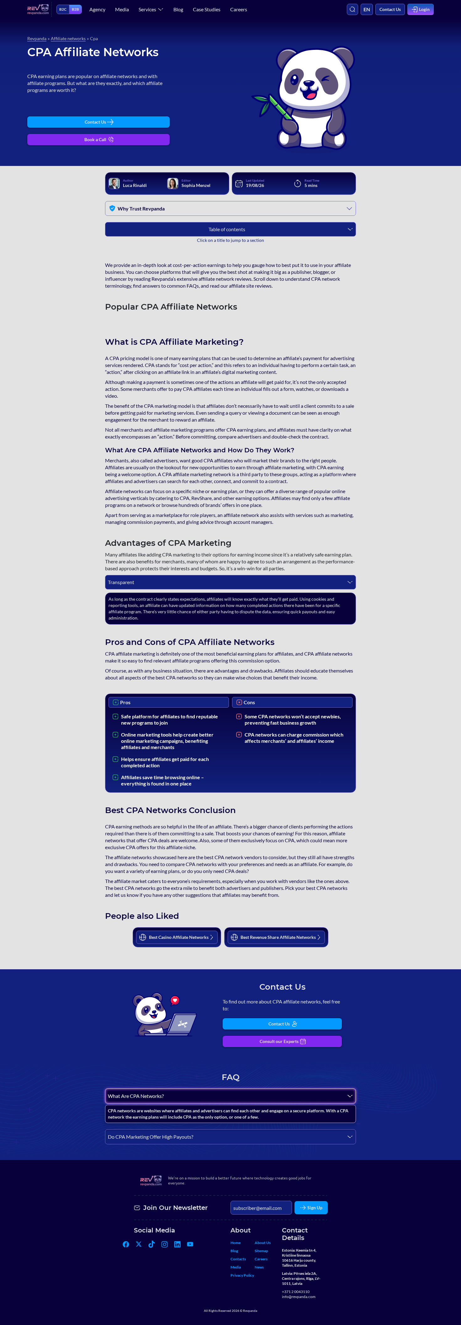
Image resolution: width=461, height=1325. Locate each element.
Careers (238, 9)
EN (366, 9)
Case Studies (206, 9)
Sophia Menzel (196, 185)
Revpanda (36, 38)
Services (147, 9)
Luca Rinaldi (135, 185)
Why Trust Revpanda (141, 208)
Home (235, 1242)
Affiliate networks (68, 38)
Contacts (238, 1259)
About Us (263, 1242)
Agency (97, 9)
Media (122, 9)
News (259, 1267)
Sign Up (314, 1207)
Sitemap (261, 1250)
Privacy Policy (242, 1275)
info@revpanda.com (298, 1296)
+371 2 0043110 (296, 1291)
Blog (178, 9)
